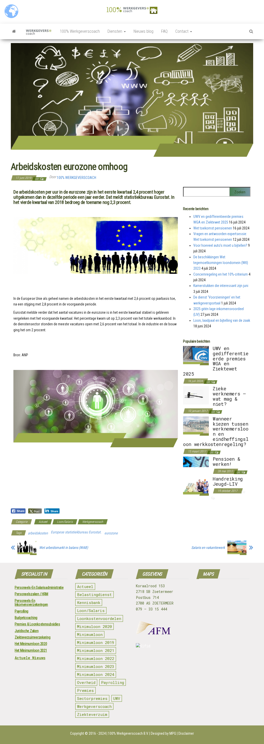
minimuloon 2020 (94, 626)
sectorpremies (92, 698)
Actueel (43, 522)
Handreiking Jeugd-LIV (228, 481)
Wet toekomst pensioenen (212, 228)
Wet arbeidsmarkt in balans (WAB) (63, 547)
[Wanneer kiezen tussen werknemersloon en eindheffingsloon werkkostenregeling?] (196, 426)
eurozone (111, 533)
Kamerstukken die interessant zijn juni (220, 286)
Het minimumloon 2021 (31, 650)
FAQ (164, 31)
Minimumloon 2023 (95, 666)
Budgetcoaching (26, 618)
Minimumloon (90, 634)
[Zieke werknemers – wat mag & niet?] (196, 395)
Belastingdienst (94, 594)
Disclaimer (186, 733)
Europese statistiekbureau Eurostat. (76, 532)
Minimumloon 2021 (95, 650)
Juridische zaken (27, 631)
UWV (116, 698)
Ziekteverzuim (92, 714)
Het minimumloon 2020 (31, 644)
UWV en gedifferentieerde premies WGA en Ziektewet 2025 (215, 361)
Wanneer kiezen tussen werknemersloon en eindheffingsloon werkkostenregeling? (215, 431)
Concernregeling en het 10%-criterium (220, 274)
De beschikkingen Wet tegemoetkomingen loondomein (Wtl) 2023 (220, 263)
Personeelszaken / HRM (31, 594)
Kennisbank (88, 602)
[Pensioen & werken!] (196, 461)
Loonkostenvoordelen (99, 618)
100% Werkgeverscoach (80, 31)
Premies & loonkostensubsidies (37, 624)
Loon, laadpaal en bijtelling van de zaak (221, 320)
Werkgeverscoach (92, 522)
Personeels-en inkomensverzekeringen (31, 603)
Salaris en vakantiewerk (208, 547)
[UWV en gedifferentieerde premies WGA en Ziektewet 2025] (196, 355)
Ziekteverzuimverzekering (32, 637)
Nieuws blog (143, 31)
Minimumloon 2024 (95, 674)
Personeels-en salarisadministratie (39, 587)
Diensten (115, 31)
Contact (182, 31)
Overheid (86, 682)
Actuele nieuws (30, 657)
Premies (85, 690)
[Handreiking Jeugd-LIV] (196, 486)
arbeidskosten (38, 533)
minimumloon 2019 (95, 642)
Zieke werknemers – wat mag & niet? (229, 396)
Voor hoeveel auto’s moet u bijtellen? (220, 245)
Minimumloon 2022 (95, 658)
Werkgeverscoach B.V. (132, 733)
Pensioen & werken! (226, 461)
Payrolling (21, 611)
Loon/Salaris (65, 522)
